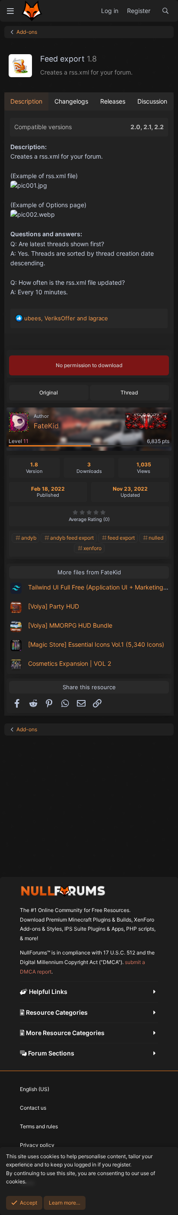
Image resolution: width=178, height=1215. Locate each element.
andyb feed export (72, 537)
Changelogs (71, 101)
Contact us (33, 1107)
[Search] (165, 11)
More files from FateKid (89, 572)
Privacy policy (37, 1145)
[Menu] (10, 10)
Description (26, 101)
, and (66, 318)
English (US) (34, 1089)
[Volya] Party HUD (53, 606)
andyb (28, 537)
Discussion (152, 101)
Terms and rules (39, 1126)
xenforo (92, 548)
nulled (156, 537)
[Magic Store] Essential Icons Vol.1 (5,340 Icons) (96, 644)
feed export (121, 537)
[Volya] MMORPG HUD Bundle (70, 625)
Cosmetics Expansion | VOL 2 (69, 663)
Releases (112, 101)
